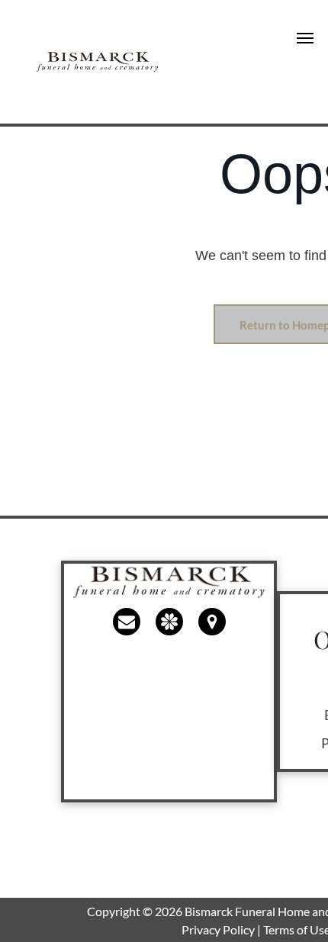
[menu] (305, 38)
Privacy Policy (218, 929)
